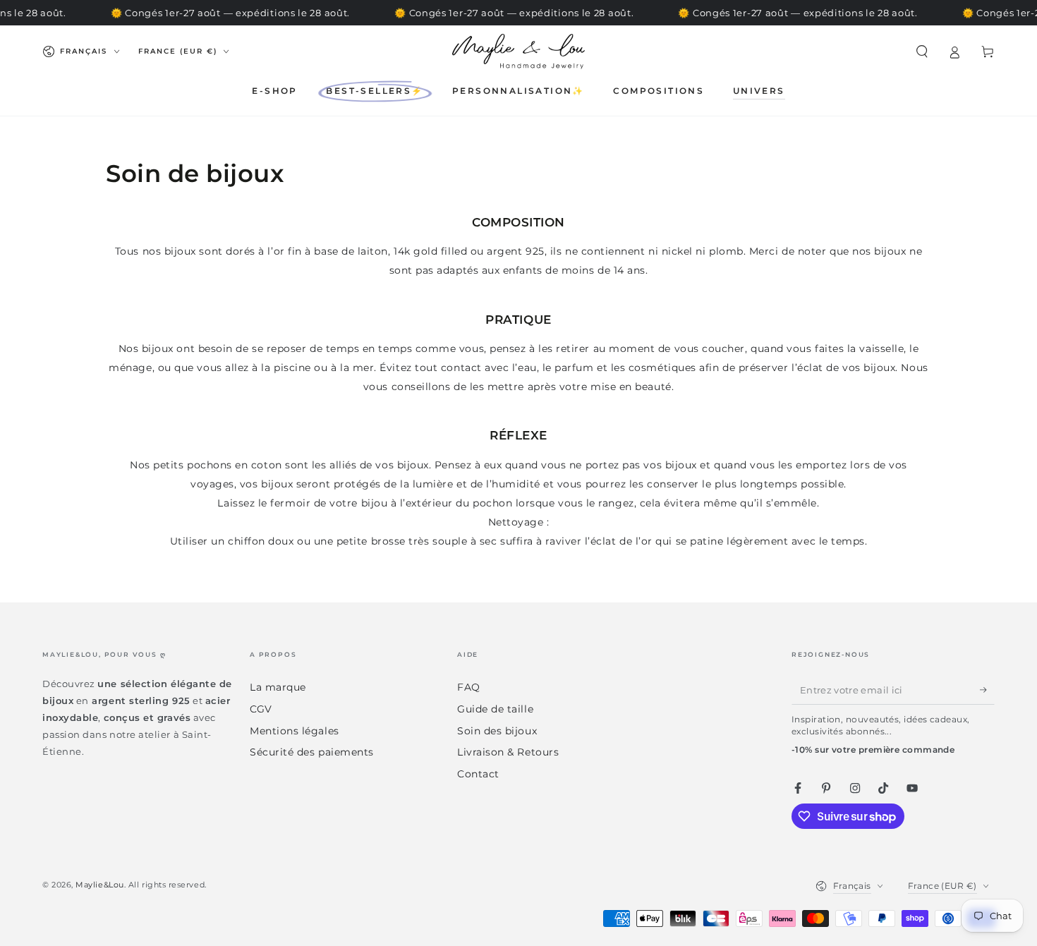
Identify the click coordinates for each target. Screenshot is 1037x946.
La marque (278, 687)
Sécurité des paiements (312, 752)
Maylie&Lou (99, 885)
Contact (478, 774)
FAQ (468, 687)
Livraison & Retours (508, 752)
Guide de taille (495, 709)
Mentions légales (294, 730)
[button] (921, 51)
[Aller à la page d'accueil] (518, 51)
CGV (261, 709)
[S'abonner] (987, 690)
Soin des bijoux (497, 730)
